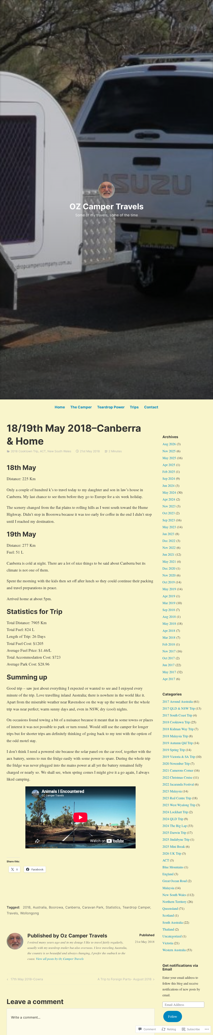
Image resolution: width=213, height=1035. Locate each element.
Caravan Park (92, 907)
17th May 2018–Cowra (24, 980)
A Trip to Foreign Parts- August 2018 (124, 980)
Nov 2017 (169, 651)
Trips (134, 407)
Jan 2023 (168, 534)
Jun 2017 (168, 665)
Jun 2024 (168, 485)
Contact (151, 407)
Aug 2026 (169, 444)
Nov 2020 (169, 575)
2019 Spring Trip (173, 749)
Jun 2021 (168, 554)
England (167, 874)
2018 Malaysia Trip (175, 736)
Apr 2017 (168, 679)
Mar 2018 (168, 637)
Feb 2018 (168, 644)
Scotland (168, 915)
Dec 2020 (168, 568)
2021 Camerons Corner (177, 770)
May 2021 (169, 561)
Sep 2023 (168, 520)
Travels (12, 913)
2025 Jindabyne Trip (175, 839)
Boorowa (56, 907)
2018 (27, 907)
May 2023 (169, 527)
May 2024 (169, 492)
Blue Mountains (172, 867)
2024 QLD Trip (172, 819)
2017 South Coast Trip (177, 715)
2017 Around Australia (177, 701)
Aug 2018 (169, 616)
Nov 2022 (169, 547)
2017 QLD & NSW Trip (178, 708)
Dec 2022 (168, 540)
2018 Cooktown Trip (24, 451)
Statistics (113, 907)
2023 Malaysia (172, 791)
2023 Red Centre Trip (176, 798)
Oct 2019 (168, 582)
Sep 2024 (168, 478)
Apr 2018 (168, 630)
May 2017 (169, 672)
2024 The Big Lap (174, 825)
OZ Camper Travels (106, 206)
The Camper (81, 407)
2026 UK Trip (171, 853)
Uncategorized (172, 936)
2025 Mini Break (173, 846)
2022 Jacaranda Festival (178, 784)
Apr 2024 (168, 499)
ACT (43, 451)
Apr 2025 (168, 464)
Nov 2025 (169, 451)
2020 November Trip (176, 763)
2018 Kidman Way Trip (178, 729)
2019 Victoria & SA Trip (178, 756)
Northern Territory (174, 901)
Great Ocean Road (174, 881)
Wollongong (29, 913)
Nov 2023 (169, 506)
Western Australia (174, 950)
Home (60, 407)
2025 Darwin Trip (174, 832)
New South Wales (59, 451)
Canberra (72, 907)
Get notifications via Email (180, 967)
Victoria (167, 943)
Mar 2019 (168, 603)
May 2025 (169, 458)
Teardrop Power (111, 407)
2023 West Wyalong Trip (178, 805)
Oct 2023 (168, 513)
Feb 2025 (168, 471)
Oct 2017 (168, 658)
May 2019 (169, 589)
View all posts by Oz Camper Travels (60, 959)
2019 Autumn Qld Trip (177, 743)
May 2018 (169, 623)
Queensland (170, 908)
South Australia (172, 922)
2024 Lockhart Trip (175, 812)
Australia (40, 907)
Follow (172, 1016)
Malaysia (168, 888)
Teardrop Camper (136, 907)
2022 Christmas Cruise (177, 777)
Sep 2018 (168, 609)
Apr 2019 (168, 596)
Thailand (168, 929)
